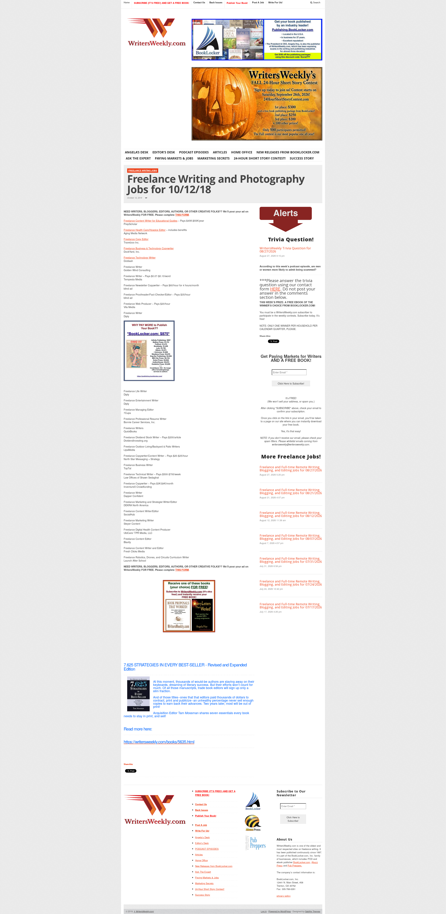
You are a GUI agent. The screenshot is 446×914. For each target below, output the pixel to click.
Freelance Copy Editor (136, 239)
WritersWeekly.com (144, 911)
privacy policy (284, 895)
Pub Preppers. (295, 865)
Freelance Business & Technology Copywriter (149, 248)
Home (127, 2)
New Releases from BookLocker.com (287, 152)
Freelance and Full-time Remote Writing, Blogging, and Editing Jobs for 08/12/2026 (291, 514)
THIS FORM (182, 214)
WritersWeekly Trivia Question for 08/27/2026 (285, 249)
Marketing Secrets (213, 158)
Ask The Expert (138, 158)
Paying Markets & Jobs (174, 158)
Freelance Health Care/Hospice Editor (145, 230)
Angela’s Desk (136, 152)
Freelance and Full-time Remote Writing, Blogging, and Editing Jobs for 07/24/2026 (291, 582)
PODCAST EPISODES (194, 152)
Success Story (302, 158)
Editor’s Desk (163, 152)
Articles (220, 152)
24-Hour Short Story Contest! (260, 158)
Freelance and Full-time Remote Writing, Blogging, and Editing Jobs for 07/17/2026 (291, 605)
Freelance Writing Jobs (142, 170)
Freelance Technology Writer (140, 257)
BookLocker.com (301, 862)
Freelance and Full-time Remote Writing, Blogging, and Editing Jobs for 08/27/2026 (291, 468)
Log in (264, 911)
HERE (275, 289)
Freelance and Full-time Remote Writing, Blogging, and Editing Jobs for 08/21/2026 (291, 491)
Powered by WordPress (279, 911)
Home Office (241, 152)
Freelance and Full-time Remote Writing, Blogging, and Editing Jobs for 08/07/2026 (291, 537)
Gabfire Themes (312, 911)
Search (316, 2)
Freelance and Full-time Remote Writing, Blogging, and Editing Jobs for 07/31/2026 (291, 560)
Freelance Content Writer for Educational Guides (150, 220)
